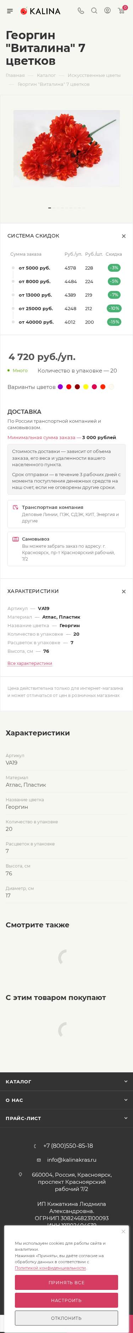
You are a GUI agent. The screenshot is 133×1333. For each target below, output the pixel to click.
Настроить (66, 1300)
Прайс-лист (23, 1118)
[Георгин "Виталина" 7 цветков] (66, 148)
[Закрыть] (123, 1232)
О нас (14, 1100)
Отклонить (66, 1318)
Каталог (19, 1081)
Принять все (67, 1282)
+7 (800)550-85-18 (68, 1146)
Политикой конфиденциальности (50, 1267)
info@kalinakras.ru (71, 1159)
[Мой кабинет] (107, 11)
